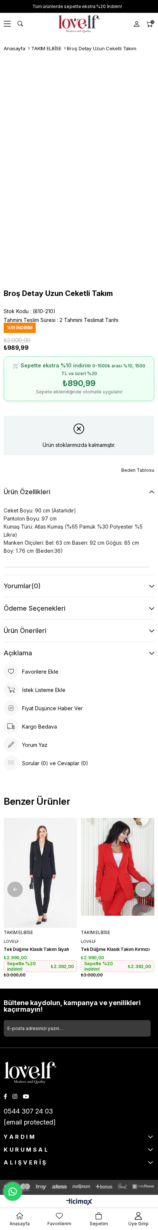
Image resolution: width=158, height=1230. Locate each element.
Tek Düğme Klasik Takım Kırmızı (115, 949)
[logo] (30, 1072)
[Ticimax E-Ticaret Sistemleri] (79, 1202)
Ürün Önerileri (25, 630)
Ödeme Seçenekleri (34, 608)
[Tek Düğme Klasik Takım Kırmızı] (117, 873)
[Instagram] (14, 1096)
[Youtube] (26, 1096)
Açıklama (18, 653)
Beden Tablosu (137, 470)
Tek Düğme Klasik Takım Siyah (36, 949)
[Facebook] (5, 1096)
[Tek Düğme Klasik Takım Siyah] (40, 873)
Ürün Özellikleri (27, 492)
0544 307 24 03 (28, 1111)
